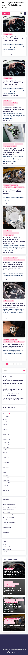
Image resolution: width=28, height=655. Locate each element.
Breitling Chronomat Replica (11, 185)
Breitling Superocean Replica (9, 514)
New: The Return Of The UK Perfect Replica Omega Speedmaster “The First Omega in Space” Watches (13, 400)
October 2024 (6, 462)
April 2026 (5, 426)
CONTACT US (5, 641)
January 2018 (6, 493)
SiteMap (3, 643)
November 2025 (6, 439)
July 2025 (5, 449)
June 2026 (5, 421)
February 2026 (6, 432)
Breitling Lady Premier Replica (9, 507)
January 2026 (6, 434)
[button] (7, 52)
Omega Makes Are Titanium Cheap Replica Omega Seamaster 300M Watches (14, 109)
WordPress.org (7, 551)
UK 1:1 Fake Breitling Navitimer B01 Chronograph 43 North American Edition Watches (14, 346)
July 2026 (5, 419)
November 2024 (6, 460)
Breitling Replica (8, 34)
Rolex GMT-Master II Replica (9, 530)
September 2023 (6, 488)
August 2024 (6, 467)
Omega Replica (7, 100)
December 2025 (6, 437)
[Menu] (3, 10)
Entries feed (7, 546)
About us (4, 639)
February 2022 (6, 490)
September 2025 (6, 444)
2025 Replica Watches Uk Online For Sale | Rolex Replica (13, 5)
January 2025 (6, 457)
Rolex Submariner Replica (10, 146)
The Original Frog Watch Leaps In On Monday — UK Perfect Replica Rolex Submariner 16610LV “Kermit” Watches (14, 389)
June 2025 (5, 452)
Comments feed (7, 549)
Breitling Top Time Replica (8, 517)
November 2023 (6, 482)
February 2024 (6, 477)
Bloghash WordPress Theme (14, 652)
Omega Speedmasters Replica (11, 232)
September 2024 (6, 465)
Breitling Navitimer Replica (10, 257)
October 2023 (6, 485)
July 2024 (5, 470)
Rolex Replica (18, 143)
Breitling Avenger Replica (8, 502)
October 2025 (6, 442)
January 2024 (6, 480)
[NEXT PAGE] (21, 364)
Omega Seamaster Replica (10, 102)
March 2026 (5, 429)
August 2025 (6, 447)
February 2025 (6, 454)
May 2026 (5, 424)
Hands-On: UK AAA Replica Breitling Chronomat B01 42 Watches (12, 191)
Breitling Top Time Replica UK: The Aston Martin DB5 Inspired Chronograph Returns (13, 38)
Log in (5, 544)
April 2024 (5, 472)
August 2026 (6, 416)
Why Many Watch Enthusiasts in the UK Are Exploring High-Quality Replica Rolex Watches (14, 305)
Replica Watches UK (9, 105)
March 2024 (5, 475)
